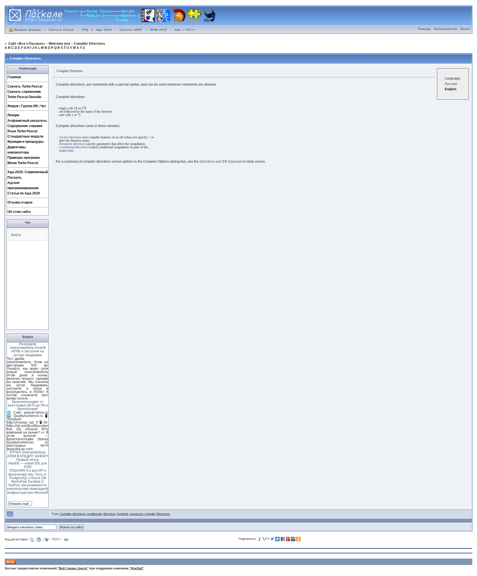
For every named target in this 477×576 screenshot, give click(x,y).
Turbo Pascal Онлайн (24, 97)
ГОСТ (56, 539)
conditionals (94, 514)
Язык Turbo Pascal (22, 131)
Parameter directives (72, 144)
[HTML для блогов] (39, 539)
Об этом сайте (19, 212)
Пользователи (445, 28)
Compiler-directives (73, 514)
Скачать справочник (24, 92)
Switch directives (70, 137)
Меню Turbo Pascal (22, 163)
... (29, 398)
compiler (150, 514)
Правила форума (27, 29)
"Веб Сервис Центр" (73, 568)
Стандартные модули (25, 136)
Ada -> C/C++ (185, 29)
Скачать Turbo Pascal (24, 86)
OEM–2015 (158, 29)
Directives (163, 514)
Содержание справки (24, 126)
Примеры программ (23, 158)
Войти (16, 235)
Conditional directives (73, 147)
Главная (14, 77)
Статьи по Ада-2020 (23, 193)
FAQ (85, 29)
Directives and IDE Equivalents (223, 161)
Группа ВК (29, 106)
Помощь (424, 28)
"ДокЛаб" (136, 568)
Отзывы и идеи (19, 202)
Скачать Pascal (61, 29)
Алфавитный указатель (27, 121)
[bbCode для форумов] (31, 539)
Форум (12, 106)
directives (109, 514)
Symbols (122, 514)
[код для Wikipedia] (46, 539)
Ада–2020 (104, 29)
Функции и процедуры (25, 142)
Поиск (465, 28)
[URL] (66, 539)
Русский (451, 84)
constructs (136, 514)
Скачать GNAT (131, 29)
